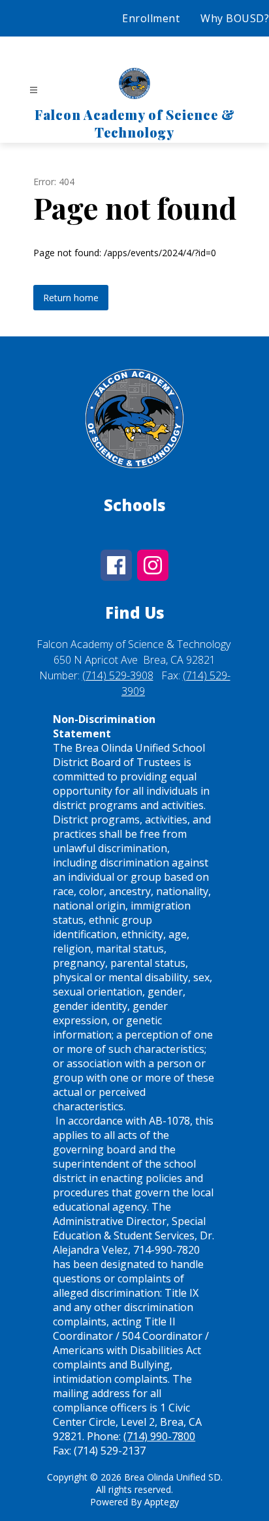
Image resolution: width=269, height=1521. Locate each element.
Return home (71, 297)
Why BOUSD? (234, 18)
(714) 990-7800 (159, 1436)
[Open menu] (33, 90)
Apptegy (161, 1502)
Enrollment (151, 18)
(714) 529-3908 (117, 675)
